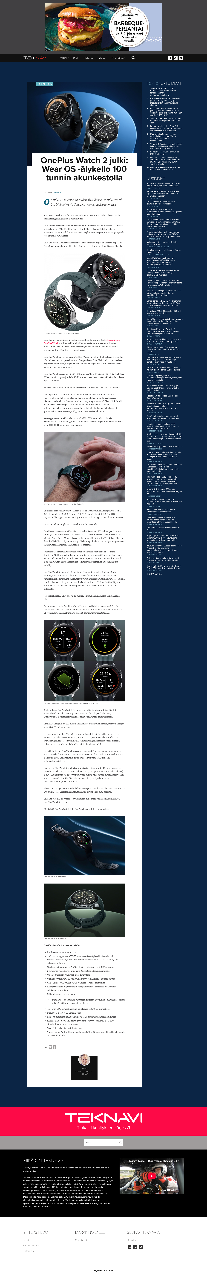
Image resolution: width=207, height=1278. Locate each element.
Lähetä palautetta (31, 1245)
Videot (103, 58)
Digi (76, 58)
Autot (64, 58)
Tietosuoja (28, 1251)
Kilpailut (89, 58)
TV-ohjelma (118, 58)
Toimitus (27, 1240)
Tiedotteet (132, 1240)
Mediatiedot (81, 1240)
